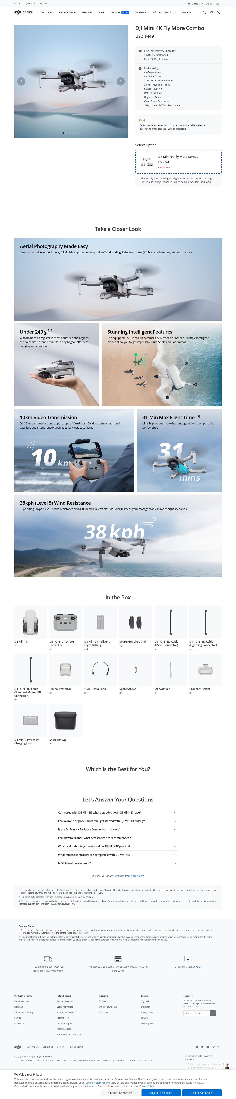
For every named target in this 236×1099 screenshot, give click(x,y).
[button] (204, 4)
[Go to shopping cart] (211, 12)
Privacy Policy (26, 1060)
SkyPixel (145, 1001)
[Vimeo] (213, 1047)
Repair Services (64, 1028)
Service (17, 1017)
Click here (190, 1059)
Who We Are (33, 1046)
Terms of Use (134, 1060)
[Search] (204, 12)
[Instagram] (219, 1047)
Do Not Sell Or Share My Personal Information (78, 1060)
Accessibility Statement (113, 1060)
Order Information (65, 1006)
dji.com (17, 3)
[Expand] (175, 812)
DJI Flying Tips (147, 1023)
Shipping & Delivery (66, 1012)
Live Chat (196, 966)
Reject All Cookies (161, 1093)
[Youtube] (208, 1047)
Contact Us (48, 1046)
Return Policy (63, 1017)
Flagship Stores (76, 1046)
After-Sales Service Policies (69, 1034)
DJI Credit (103, 1001)
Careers (60, 1046)
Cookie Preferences (45, 1060)
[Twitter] (202, 1047)
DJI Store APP (31, 3)
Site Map (148, 1060)
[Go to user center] (218, 12)
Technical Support (65, 1023)
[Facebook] (197, 1047)
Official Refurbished (108, 1006)
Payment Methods (65, 1001)
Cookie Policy (146, 1086)
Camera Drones (21, 1001)
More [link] (42, 3)
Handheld (18, 1006)
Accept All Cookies (202, 1093)
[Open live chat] (227, 1065)
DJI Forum (145, 1006)
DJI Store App (105, 1012)
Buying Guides (147, 1012)
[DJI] (18, 1047)
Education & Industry (23, 1012)
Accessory (19, 1023)
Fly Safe (144, 1017)
